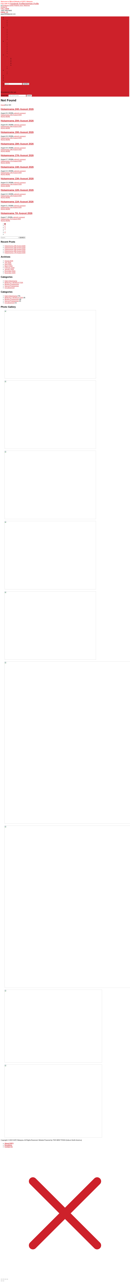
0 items (9, 86)
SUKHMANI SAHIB (15, 46)
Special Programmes (12, 286)
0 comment (22, 113)
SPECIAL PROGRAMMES (17, 36)
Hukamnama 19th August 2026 (17, 132)
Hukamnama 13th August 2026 (17, 178)
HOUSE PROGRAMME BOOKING (20, 51)
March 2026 (9, 266)
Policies (15, 60)
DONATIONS (8, 75)
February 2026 (9, 268)
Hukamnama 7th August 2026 (16, 213)
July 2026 (8, 262)
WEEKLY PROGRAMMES (17, 32)
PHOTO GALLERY (14, 72)
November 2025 (10, 273)
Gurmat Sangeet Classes (16, 67)
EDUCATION (8, 55)
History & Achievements (20, 63)
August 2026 (9, 261)
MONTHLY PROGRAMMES (17, 34)
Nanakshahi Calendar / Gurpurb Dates (21, 38)
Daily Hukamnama (14, 29)
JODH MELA (12, 48)
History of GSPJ (13, 20)
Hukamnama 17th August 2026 (17, 155)
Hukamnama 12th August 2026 (17, 190)
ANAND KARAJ (13, 43)
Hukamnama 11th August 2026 (17, 201)
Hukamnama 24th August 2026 (17, 109)
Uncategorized (9, 288)
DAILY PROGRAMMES (16, 31)
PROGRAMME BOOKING (11, 41)
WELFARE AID (8, 77)
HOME (6, 17)
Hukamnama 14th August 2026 (17, 167)
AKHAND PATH (13, 44)
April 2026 (8, 264)
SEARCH (25, 84)
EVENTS (7, 27)
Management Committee (16, 24)
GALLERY (7, 70)
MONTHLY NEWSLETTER (14, 282)
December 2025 (10, 271)
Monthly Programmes (12, 284)
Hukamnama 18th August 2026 (17, 143)
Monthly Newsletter (14, 39)
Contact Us (9, 1147)
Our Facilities (12, 22)
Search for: (4, 95)
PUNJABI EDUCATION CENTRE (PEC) (22, 56)
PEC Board (16, 58)
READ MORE (5, 116)
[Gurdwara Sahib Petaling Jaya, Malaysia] (15, 5)
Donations (8, 1145)
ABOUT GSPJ (8, 19)
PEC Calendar (17, 61)
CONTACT (7, 79)
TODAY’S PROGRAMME (10, 80)
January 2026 (9, 269)
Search (29, 95)
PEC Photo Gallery (18, 65)
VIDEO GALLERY (14, 73)
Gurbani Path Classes (15, 68)
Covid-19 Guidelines (15, 26)
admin (16, 113)
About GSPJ (9, 1143)
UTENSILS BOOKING (15, 53)
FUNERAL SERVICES (16, 50)
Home (3, 105)
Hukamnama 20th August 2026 (17, 120)
